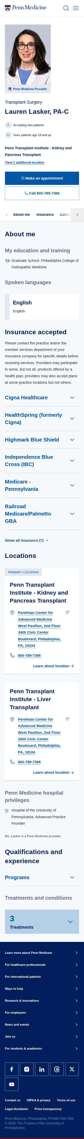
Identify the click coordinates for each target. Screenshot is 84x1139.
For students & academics (23, 1048)
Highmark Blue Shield (32, 440)
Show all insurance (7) (24, 540)
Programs (17, 877)
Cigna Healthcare (26, 397)
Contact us (12, 1100)
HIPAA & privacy (38, 1100)
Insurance (45, 215)
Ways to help (14, 988)
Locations (69, 215)
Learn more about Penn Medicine (28, 952)
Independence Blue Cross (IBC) (29, 460)
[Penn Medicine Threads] (56, 1069)
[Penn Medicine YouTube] (11, 1084)
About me (21, 215)
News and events (17, 1024)
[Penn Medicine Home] (32, 8)
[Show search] (65, 8)
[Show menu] (75, 8)
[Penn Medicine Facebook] (11, 1069)
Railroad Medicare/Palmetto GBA (28, 513)
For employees (15, 1012)
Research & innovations (22, 1000)
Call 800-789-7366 (44, 193)
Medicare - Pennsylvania (21, 485)
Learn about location (51, 666)
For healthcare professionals (25, 964)
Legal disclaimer (16, 1109)
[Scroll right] (77, 214)
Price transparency (48, 1109)
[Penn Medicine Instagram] (26, 1069)
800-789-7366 (29, 655)
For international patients (23, 976)
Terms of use (66, 1100)
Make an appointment (44, 178)
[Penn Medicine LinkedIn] (41, 1069)
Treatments (21, 922)
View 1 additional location (24, 162)
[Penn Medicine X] (71, 1069)
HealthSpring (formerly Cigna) (33, 418)
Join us (10, 1036)
